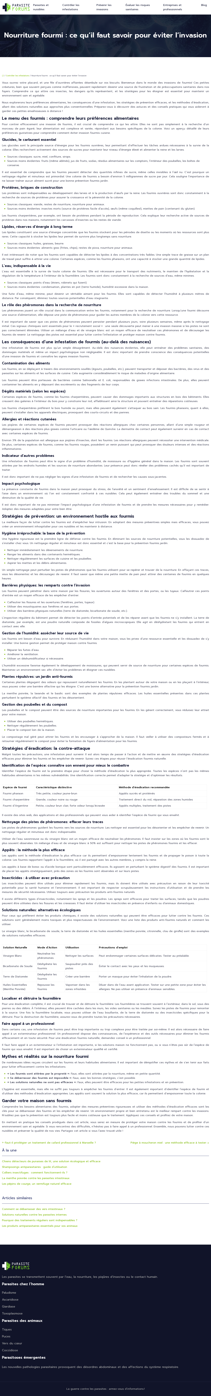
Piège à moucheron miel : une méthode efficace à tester (168, 1143)
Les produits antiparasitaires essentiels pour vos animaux (40, 1226)
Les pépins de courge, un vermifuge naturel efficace (36, 1184)
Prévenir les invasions (103, 7)
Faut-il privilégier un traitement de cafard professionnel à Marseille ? (50, 1143)
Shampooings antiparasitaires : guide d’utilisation (34, 1167)
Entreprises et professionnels (172, 7)
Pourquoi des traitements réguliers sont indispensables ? (39, 1220)
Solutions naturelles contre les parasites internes (34, 1215)
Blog (204, 5)
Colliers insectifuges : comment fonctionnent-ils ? (34, 1173)
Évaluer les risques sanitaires (138, 7)
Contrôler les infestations (70, 7)
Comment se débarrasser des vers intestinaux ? (33, 1209)
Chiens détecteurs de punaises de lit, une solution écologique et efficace (51, 1161)
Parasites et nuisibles (41, 7)
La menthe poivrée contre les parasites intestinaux (36, 1178)
